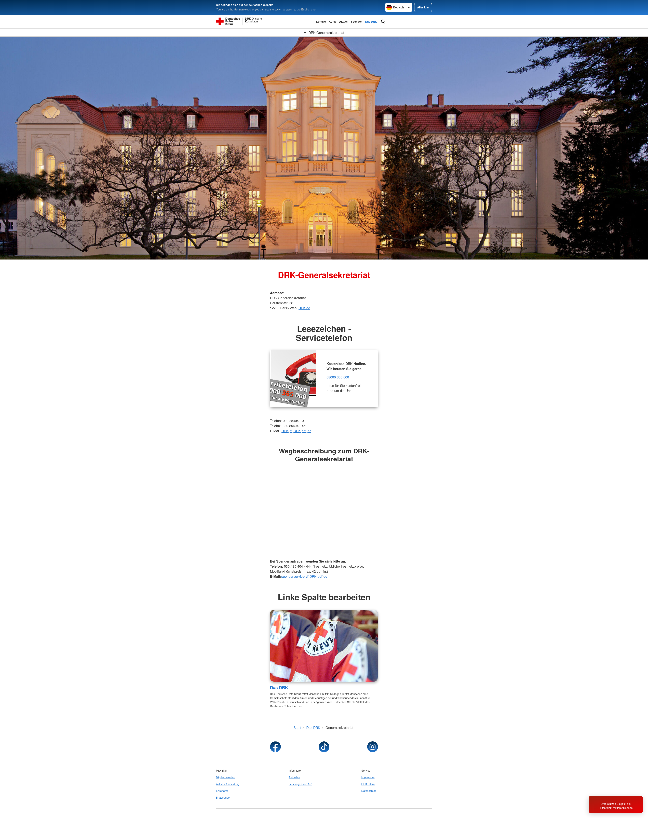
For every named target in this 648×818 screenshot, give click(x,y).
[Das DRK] (324, 646)
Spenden (356, 21)
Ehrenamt (222, 791)
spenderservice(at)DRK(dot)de (304, 576)
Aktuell (343, 21)
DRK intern (368, 784)
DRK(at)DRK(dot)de (296, 430)
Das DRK (371, 21)
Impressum (367, 777)
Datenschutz (368, 791)
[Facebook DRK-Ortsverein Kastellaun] (275, 746)
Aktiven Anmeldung (227, 784)
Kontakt (321, 21)
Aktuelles (294, 777)
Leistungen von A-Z (300, 784)
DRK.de (304, 307)
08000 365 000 (338, 377)
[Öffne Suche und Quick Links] (383, 21)
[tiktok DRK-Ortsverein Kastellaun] (324, 746)
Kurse (332, 21)
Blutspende (223, 797)
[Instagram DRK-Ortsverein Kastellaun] (372, 746)
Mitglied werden (225, 777)
